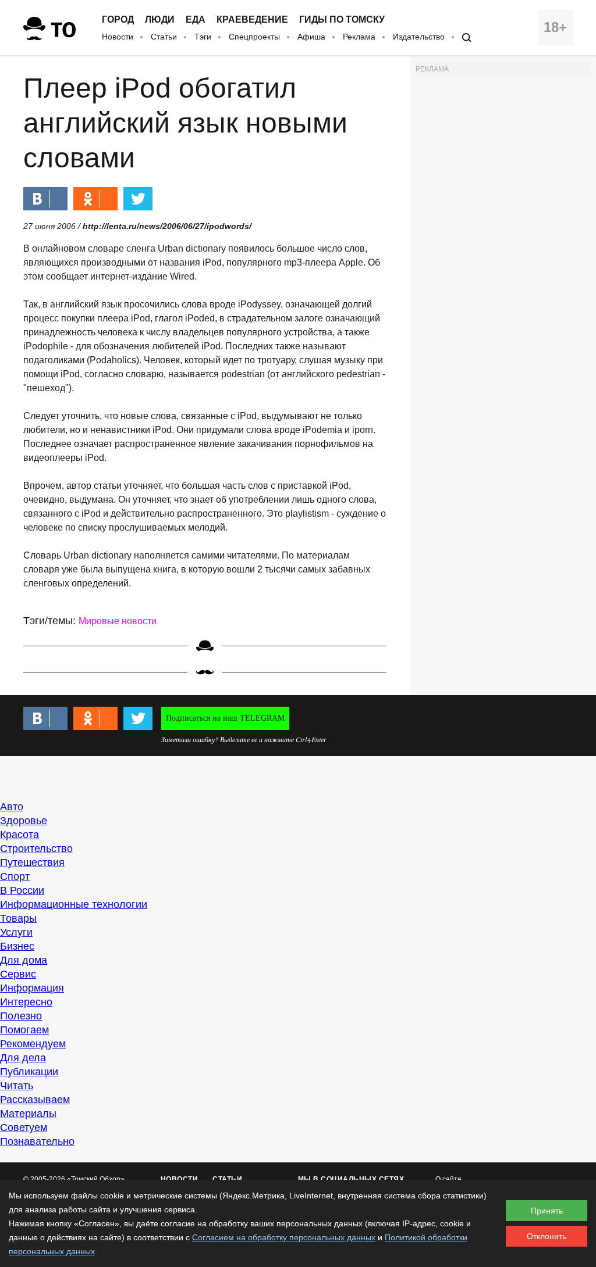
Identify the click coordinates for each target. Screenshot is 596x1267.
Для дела (23, 1058)
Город (118, 19)
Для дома (23, 960)
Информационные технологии (73, 904)
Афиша (311, 36)
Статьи (164, 36)
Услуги (16, 932)
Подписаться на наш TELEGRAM (225, 718)
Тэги (202, 36)
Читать (16, 1085)
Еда (195, 19)
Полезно (21, 1016)
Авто (11, 807)
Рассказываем (35, 1099)
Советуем (23, 1127)
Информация (32, 988)
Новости (117, 36)
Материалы (28, 1113)
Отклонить (546, 1236)
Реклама (359, 36)
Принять (547, 1210)
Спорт (15, 876)
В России (22, 890)
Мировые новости (118, 621)
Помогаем (24, 1030)
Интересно (26, 1002)
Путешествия (32, 862)
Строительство (36, 848)
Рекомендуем (33, 1044)
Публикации (29, 1072)
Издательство (419, 36)
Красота (19, 834)
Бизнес (17, 946)
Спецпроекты (254, 36)
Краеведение (252, 19)
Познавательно (37, 1141)
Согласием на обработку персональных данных (283, 1237)
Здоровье (23, 820)
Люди (160, 19)
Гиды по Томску (342, 19)
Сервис (18, 974)
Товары (18, 918)
